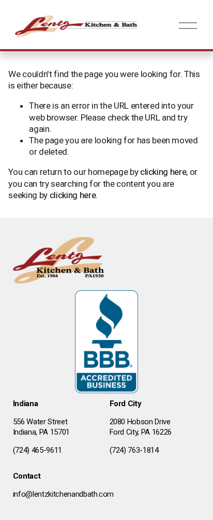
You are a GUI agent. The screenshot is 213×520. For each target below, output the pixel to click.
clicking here (163, 172)
